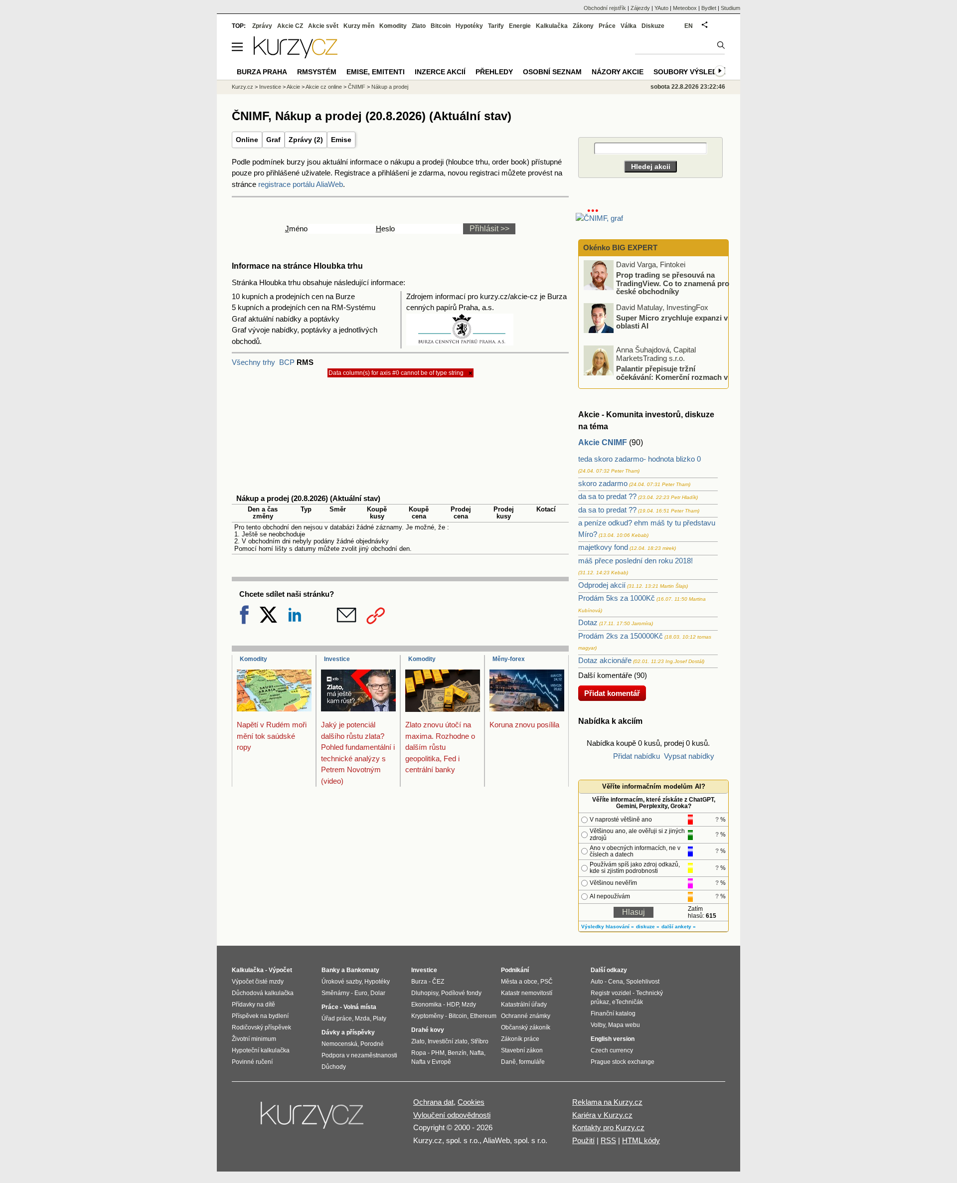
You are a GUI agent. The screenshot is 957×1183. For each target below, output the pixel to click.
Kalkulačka (552, 25)
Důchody (333, 1066)
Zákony (583, 25)
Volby (598, 1024)
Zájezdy (640, 8)
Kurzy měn (358, 25)
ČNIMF (356, 87)
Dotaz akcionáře (605, 660)
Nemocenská (339, 1043)
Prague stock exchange (622, 1061)
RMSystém (316, 72)
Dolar (377, 993)
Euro (360, 993)
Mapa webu (624, 1024)
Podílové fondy (461, 993)
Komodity (253, 659)
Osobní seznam (552, 72)
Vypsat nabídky (689, 756)
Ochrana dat (433, 1102)
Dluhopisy (424, 993)
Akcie (293, 87)
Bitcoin (441, 25)
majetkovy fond (603, 547)
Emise (341, 140)
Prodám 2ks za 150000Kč (620, 636)
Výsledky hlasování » (607, 926)
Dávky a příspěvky (348, 1032)
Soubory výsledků (690, 72)
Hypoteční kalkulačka (261, 1050)
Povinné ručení (252, 1061)
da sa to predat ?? (607, 496)
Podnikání (515, 970)
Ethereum (483, 1016)
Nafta (477, 1052)
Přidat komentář (612, 693)
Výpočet (280, 970)
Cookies (471, 1102)
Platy (379, 1018)
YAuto (661, 8)
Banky (330, 970)
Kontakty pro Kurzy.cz (608, 1127)
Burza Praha (262, 72)
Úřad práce (336, 1018)
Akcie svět (323, 25)
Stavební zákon (522, 1050)
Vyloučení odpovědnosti (451, 1115)
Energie (520, 25)
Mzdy (469, 1004)
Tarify (496, 25)
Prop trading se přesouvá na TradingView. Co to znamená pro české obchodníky (672, 283)
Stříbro (479, 1041)
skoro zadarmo (603, 483)
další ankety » (678, 926)
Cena (615, 981)
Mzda (362, 1018)
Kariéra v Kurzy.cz (602, 1115)
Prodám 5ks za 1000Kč (616, 598)
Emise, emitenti (375, 72)
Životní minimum (254, 1038)
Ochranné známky (525, 1016)
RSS (608, 1140)
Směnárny (335, 993)
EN (688, 25)
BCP (287, 362)
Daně (508, 1061)
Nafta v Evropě (431, 1061)
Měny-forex (508, 659)
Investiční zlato (448, 1041)
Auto (597, 981)
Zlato (419, 25)
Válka (629, 25)
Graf (273, 140)
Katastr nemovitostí (526, 993)
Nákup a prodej (389, 87)
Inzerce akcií (440, 72)
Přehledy (494, 72)
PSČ (546, 981)
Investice (337, 659)
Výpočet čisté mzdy (258, 981)
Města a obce (519, 981)
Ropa (418, 1052)
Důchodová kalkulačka (263, 993)
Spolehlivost (642, 981)
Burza (419, 981)
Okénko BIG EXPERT (619, 247)
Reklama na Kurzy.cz (607, 1102)
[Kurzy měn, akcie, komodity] (313, 1119)
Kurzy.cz (242, 87)
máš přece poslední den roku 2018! (635, 560)
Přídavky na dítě (253, 1004)
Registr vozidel (611, 993)
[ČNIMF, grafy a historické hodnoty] (599, 218)
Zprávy (262, 25)
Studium (730, 8)
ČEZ (438, 981)
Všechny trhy (253, 362)
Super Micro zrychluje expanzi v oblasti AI (672, 321)
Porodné (372, 1043)
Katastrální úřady (524, 1004)
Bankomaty (362, 970)
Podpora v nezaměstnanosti (359, 1055)
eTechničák (627, 1002)
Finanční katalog (613, 1013)
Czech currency (612, 1050)
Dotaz (588, 622)
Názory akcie (617, 72)
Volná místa (359, 1007)
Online (247, 140)
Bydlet (708, 8)
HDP (453, 1004)
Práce (607, 25)
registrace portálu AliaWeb (300, 184)
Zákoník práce (520, 1038)
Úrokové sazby (341, 981)
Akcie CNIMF (602, 442)
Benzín (457, 1052)
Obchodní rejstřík (605, 8)
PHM (438, 1052)
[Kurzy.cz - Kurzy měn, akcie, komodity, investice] (295, 55)
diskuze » (647, 926)
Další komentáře (605, 675)
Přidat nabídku (636, 756)
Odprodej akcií (602, 585)
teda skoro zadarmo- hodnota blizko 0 (639, 459)
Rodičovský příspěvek (261, 1027)
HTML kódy (641, 1140)
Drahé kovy (427, 1029)
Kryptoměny (427, 1016)
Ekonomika (426, 1004)
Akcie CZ (290, 25)
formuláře (532, 1061)
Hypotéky (469, 25)
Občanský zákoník (525, 1027)
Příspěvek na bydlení (260, 1016)
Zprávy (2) (306, 140)
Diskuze (652, 25)
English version (613, 1038)
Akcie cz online (324, 87)
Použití (583, 1140)
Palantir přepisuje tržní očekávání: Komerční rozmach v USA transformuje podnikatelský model (656, 376)
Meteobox (685, 8)
